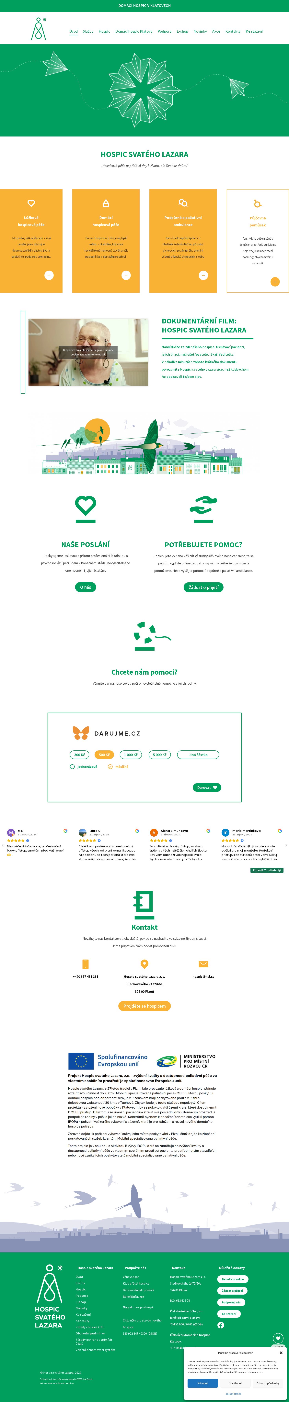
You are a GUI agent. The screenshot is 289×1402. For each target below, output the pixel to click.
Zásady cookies (233, 1393)
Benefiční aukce (133, 1297)
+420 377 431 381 (85, 976)
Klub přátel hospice (136, 1283)
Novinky (81, 1308)
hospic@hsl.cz (203, 976)
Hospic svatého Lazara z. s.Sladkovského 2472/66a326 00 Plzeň (144, 984)
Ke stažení (83, 1314)
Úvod (79, 1277)
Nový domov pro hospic (138, 1307)
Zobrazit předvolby (267, 1383)
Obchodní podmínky (90, 1333)
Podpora (82, 1296)
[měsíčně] (110, 766)
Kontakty (82, 1321)
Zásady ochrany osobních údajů (94, 1341)
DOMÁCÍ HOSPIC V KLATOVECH (144, 5)
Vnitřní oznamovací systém (95, 1350)
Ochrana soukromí (48, 1383)
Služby (80, 1283)
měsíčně (122, 766)
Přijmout (203, 1383)
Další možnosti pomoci (138, 1290)
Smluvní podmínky (66, 1383)
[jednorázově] (72, 766)
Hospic (81, 1289)
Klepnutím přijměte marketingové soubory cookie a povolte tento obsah (88, 352)
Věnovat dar (131, 1277)
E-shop (81, 1302)
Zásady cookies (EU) (90, 1327)
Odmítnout (235, 1383)
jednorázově (87, 766)
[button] (281, 1353)
